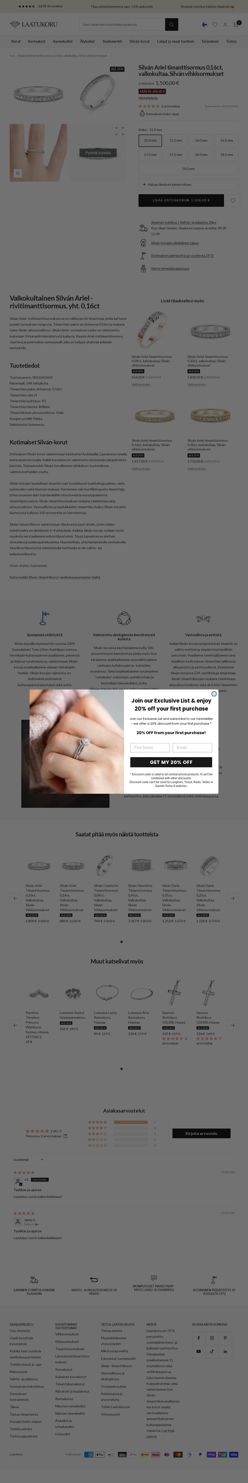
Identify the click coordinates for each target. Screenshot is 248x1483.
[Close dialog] (214, 693)
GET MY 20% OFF (171, 762)
